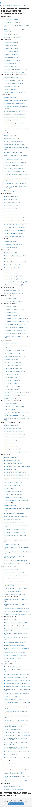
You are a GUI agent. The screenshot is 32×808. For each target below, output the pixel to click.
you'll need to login (22, 801)
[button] (0, 3)
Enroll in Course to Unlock (16, 803)
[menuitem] (0, 2)
